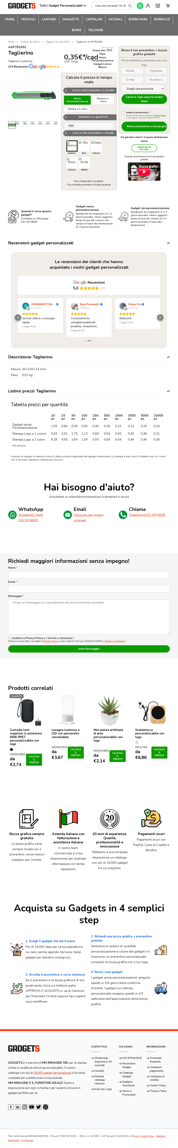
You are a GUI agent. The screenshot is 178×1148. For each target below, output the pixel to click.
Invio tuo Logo (103, 1089)
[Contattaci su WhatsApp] (140, 5)
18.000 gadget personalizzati (52, 1073)
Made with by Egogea (20, 1140)
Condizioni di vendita (157, 1078)
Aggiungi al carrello (144, 148)
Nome (13, 567)
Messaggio (16, 596)
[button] (18, 317)
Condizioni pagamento (157, 1069)
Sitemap (160, 1136)
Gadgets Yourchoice (128, 1083)
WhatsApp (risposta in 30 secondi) (103, 1061)
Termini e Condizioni (115, 641)
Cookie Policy (158, 1085)
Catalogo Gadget (127, 1074)
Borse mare (138, 19)
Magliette (71, 19)
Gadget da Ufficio (30, 41)
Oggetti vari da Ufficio (58, 41)
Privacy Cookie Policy (143, 1136)
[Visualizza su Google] (25, 306)
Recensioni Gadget (128, 1065)
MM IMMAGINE (132, 1058)
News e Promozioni (129, 1093)
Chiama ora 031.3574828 (147, 515)
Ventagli (28, 19)
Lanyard (49, 19)
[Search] (130, 5)
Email (12, 582)
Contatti (99, 1071)
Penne (10, 19)
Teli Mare (95, 30)
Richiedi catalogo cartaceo (100, 1080)
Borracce (162, 19)
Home (11, 41)
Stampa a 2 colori (77, 109)
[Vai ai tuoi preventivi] (158, 6)
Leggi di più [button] (29, 330)
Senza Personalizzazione (77, 100)
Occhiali (115, 19)
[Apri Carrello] (168, 6)
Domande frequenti (156, 1060)
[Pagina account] (148, 6)
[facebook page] (10, 1107)
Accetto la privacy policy (138, 112)
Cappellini (94, 19)
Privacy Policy (160, 115)
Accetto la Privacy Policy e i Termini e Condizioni (43, 638)
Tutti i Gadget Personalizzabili (61, 6)
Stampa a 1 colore (103, 100)
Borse (77, 30)
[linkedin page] (17, 1107)
